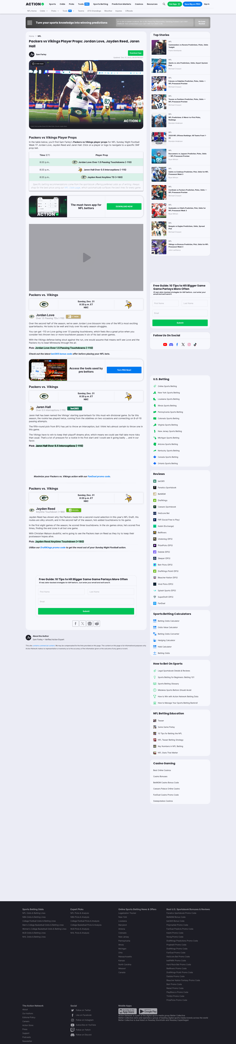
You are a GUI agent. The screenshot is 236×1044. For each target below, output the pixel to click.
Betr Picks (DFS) (165, 565)
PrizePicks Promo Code (176, 1000)
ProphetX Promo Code (176, 944)
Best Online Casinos (162, 770)
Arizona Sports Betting (168, 444)
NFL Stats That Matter (168, 752)
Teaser (161, 720)
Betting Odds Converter (168, 634)
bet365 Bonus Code (175, 921)
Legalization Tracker (127, 913)
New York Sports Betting (169, 392)
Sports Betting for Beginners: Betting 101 (176, 677)
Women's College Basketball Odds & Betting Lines (44, 929)
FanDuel (161, 603)
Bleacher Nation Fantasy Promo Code (183, 980)
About (25, 1009)
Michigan (122, 948)
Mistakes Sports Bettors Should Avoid (174, 690)
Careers (25, 1021)
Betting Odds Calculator (168, 621)
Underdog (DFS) (165, 539)
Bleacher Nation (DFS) (168, 577)
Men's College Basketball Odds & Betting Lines (43, 925)
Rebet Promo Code (174, 988)
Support (25, 1033)
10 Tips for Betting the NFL (170, 733)
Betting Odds (164, 653)
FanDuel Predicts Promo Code (179, 929)
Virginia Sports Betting (168, 425)
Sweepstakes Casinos (163, 801)
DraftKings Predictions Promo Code (182, 941)
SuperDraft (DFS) (165, 597)
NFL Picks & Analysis (79, 913)
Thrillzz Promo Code (175, 996)
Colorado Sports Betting (168, 418)
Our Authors (27, 1013)
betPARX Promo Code (176, 960)
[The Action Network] (35, 4)
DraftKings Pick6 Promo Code (179, 972)
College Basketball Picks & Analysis (85, 925)
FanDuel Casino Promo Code (166, 795)
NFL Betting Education (168, 713)
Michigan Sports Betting (168, 438)
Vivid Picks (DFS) (165, 584)
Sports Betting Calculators (172, 613)
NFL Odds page (72, 187)
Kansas (121, 960)
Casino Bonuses (160, 776)
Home (31, 36)
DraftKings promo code (53, 547)
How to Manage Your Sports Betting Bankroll (177, 703)
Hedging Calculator (166, 640)
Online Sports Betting (167, 386)
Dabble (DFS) (164, 552)
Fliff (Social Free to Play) (169, 520)
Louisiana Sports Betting (169, 399)
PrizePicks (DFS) (165, 545)
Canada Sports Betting (168, 457)
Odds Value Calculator (168, 627)
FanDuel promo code (99, 476)
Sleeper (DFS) (164, 558)
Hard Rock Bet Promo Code (178, 964)
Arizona (121, 929)
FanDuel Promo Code (175, 952)
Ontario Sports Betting (168, 463)
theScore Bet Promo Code (178, 956)
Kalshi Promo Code (174, 933)
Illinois (121, 944)
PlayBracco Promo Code (177, 992)
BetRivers (162, 532)
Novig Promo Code (174, 937)
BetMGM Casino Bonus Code (166, 782)
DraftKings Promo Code (176, 948)
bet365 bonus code (61, 353)
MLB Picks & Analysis (79, 929)
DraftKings (162, 500)
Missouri (122, 968)
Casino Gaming (164, 763)
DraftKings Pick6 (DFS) (168, 571)
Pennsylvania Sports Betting (170, 412)
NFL (39, 36)
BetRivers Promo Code (176, 968)
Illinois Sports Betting (167, 405)
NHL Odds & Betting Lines (34, 937)
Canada (121, 972)
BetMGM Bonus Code (175, 917)
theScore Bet (163, 513)
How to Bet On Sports (167, 663)
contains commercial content (44, 646)
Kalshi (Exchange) (166, 526)
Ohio (120, 952)
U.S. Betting (161, 379)
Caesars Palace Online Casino (166, 788)
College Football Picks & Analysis (84, 921)
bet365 (161, 481)
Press (24, 1029)
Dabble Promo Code (175, 976)
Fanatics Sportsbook (167, 487)
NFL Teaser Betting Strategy (170, 740)
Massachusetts (125, 956)
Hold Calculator (165, 646)
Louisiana (122, 921)
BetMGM (162, 494)
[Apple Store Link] (127, 1011)
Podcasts (26, 1037)
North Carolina (124, 964)
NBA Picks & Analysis (79, 917)
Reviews (159, 474)
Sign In (206, 4)
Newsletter (27, 1041)
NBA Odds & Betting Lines (34, 917)
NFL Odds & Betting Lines (33, 913)
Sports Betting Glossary (168, 683)
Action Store (27, 1025)
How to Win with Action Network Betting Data (178, 696)
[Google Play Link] (148, 1011)
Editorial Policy (28, 1017)
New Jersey (123, 937)
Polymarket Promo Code (177, 925)
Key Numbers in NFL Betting (170, 746)
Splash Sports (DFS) (167, 590)
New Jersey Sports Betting (170, 431)
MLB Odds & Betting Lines (34, 933)
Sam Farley (41, 54)
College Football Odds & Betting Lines (39, 921)
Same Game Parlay (166, 727)
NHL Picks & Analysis (79, 933)
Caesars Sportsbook (167, 507)
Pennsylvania (124, 941)
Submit (86, 611)
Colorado (122, 933)
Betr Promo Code (174, 984)
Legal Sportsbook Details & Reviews (174, 670)
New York (122, 917)
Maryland (122, 925)
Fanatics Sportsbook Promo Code (181, 913)
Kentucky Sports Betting (169, 450)
